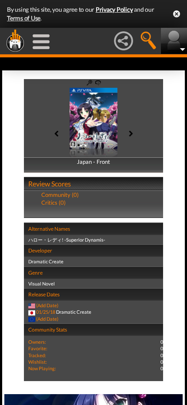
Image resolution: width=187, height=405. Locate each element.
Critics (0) (53, 202)
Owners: (37, 342)
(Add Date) (47, 305)
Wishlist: (37, 362)
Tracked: (37, 355)
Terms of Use (23, 18)
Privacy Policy (114, 9)
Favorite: (37, 348)
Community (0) (60, 194)
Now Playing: (42, 368)
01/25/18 (45, 312)
